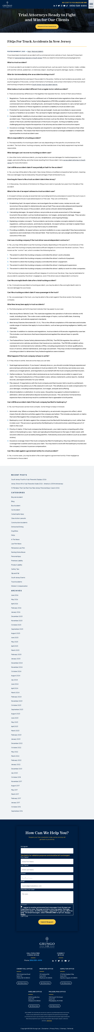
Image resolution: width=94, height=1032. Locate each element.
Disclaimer (45, 1028)
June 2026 (14, 595)
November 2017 (16, 781)
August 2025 (15, 633)
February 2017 (16, 798)
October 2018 (16, 777)
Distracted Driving (17, 527)
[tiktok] (67, 5)
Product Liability (16, 565)
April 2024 (14, 688)
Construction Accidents (19, 522)
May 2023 (14, 722)
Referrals (70, 1028)
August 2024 (15, 676)
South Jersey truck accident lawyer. (45, 84)
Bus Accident (15, 506)
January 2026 (15, 612)
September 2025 (17, 629)
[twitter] (59, 5)
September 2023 (17, 709)
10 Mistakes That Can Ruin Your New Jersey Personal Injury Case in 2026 (35, 488)
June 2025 (14, 637)
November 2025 (16, 620)
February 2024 (16, 697)
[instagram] (61, 5)
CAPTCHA (24, 916)
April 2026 (14, 604)
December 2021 (16, 769)
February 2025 (16, 654)
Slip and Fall (15, 573)
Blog (12, 501)
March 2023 (15, 731)
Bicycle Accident (17, 497)
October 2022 (16, 747)
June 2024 (14, 684)
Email (23, 881)
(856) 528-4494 (78, 6)
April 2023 (14, 726)
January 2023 (15, 739)
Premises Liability (17, 561)
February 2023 (16, 735)
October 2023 (16, 705)
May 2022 (14, 752)
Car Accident (15, 510)
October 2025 (16, 625)
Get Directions (22, 983)
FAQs (13, 535)
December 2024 (17, 663)
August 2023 (15, 714)
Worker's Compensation (19, 586)
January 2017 (15, 802)
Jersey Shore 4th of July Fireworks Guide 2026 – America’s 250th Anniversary (37, 484)
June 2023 (14, 718)
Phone (23, 873)
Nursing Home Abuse (18, 552)
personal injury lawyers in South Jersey (28, 57)
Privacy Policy (54, 1028)
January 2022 (15, 764)
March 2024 (15, 692)
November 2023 (16, 701)
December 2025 (16, 616)
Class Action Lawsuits (18, 518)
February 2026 (16, 608)
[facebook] (56, 5)
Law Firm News (16, 544)
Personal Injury (16, 556)
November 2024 (16, 667)
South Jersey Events (18, 577)
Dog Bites (14, 531)
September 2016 (17, 811)
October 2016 (16, 807)
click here (49, 1020)
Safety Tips (15, 569)
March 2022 (15, 756)
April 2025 (14, 646)
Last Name (25, 865)
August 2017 (15, 786)
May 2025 (14, 642)
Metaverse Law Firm (18, 548)
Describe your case (28, 889)
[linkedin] (54, 5)
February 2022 (16, 760)
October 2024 (16, 671)
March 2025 (15, 650)
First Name (25, 857)
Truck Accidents (16, 582)
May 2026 (14, 599)
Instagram (24, 846)
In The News (15, 539)
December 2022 (16, 743)
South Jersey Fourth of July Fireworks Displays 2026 (28, 479)
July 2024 (14, 680)
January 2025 (15, 659)
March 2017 (15, 794)
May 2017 (14, 790)
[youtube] (64, 5)
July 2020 (14, 773)
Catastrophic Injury (17, 514)
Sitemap (63, 1028)
